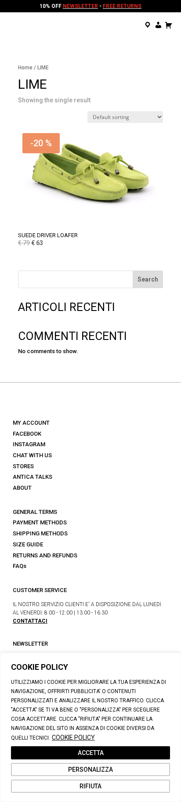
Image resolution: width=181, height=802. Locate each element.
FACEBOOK (27, 433)
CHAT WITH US (32, 455)
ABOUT (22, 487)
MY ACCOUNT (31, 422)
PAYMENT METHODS (40, 522)
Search (148, 279)
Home (25, 68)
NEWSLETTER (80, 6)
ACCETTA (91, 752)
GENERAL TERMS (35, 512)
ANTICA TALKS (32, 476)
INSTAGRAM (29, 444)
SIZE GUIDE (28, 544)
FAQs (19, 566)
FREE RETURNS (122, 6)
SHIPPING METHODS (40, 533)
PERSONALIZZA (90, 769)
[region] (90, 727)
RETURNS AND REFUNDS (45, 555)
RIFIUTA (90, 786)
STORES (23, 466)
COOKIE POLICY (73, 737)
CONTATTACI (30, 621)
